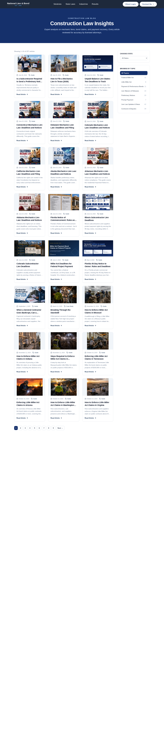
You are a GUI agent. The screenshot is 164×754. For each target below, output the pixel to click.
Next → (60, 428)
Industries (83, 4)
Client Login (130, 4)
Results (95, 4)
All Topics (125, 73)
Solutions (58, 4)
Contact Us (147, 4)
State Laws (70, 4)
